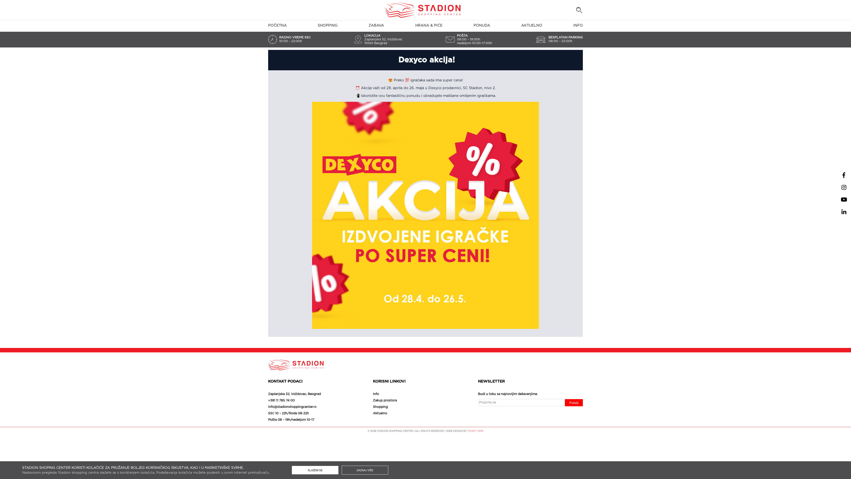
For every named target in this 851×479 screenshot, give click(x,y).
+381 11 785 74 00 (281, 400)
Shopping (328, 25)
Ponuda (482, 25)
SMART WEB (475, 431)
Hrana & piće (429, 25)
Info (578, 25)
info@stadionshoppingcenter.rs (292, 406)
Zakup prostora (385, 400)
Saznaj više (365, 470)
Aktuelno (531, 25)
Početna (277, 25)
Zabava (376, 25)
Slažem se (315, 470)
